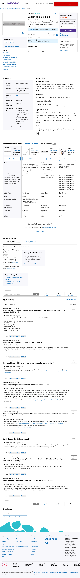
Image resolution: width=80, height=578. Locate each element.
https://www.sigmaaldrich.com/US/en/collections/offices (19, 427)
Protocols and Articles (9, 62)
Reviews (5, 69)
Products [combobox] (27, 3)
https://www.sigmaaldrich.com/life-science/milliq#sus (42, 398)
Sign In (32, 29)
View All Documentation (11, 46)
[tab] (3, 9)
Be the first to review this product (15, 517)
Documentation (7, 60)
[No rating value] (31, 27)
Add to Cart (68, 30)
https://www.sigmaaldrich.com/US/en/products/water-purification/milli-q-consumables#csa (39, 423)
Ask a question (49, 27)
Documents (15, 262)
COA (6, 42)
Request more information (64, 34)
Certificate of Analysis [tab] (12, 242)
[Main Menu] (3, 3)
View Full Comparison (31, 143)
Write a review (40, 27)
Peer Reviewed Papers (9, 64)
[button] (74, 309)
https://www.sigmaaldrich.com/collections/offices (47, 400)
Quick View (12, 159)
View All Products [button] (40, 231)
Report (23, 336)
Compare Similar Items (9, 57)
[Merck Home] (13, 3)
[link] (8, 290)
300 (17, 95)
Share (56, 13)
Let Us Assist (64, 50)
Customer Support (12, 268)
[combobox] (43, 3)
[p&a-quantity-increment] (75, 26)
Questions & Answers (9, 67)
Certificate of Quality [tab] (29, 242)
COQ (11, 42)
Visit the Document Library (31, 264)
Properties (5, 53)
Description (6, 55)
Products (2, 8)
